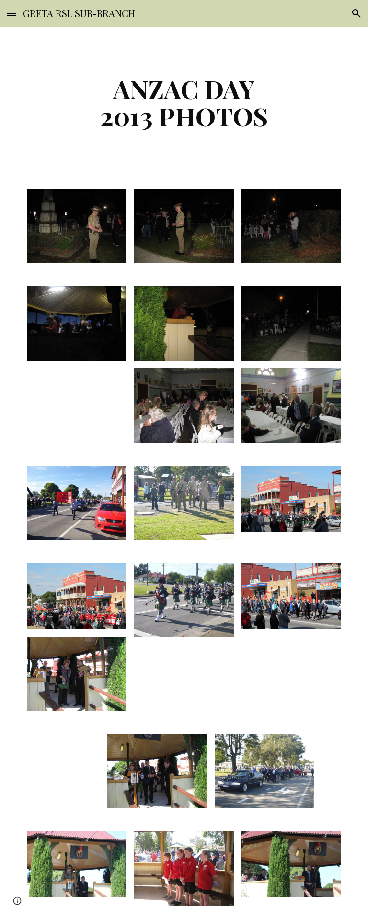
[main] (183, 102)
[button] (11, 13)
